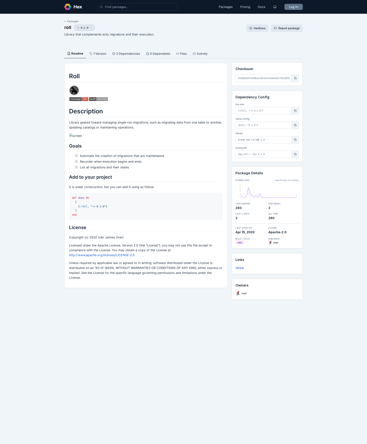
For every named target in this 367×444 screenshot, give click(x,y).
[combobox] (137, 7)
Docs (261, 7)
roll (67, 27)
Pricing (245, 7)
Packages (226, 7)
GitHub (239, 268)
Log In (293, 7)
